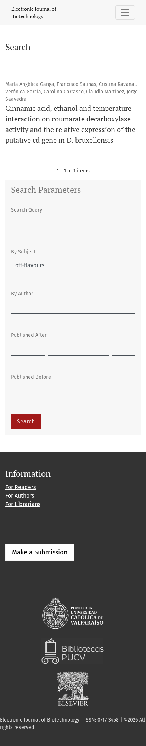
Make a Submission (40, 552)
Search (26, 421)
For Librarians (22, 504)
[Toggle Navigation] (125, 12)
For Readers (20, 487)
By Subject (23, 252)
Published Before (31, 377)
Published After (29, 335)
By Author (22, 294)
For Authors (19, 495)
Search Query (26, 210)
